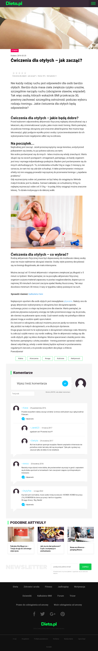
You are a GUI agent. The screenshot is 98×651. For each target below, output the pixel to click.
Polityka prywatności (41, 639)
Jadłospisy (63, 586)
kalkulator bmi (35, 294)
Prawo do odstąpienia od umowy (32, 605)
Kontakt (49, 647)
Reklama (56, 639)
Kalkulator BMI (44, 596)
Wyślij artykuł (68, 639)
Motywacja (79, 586)
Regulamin (25, 639)
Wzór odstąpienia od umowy (68, 605)
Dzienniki (27, 596)
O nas (15, 639)
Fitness (48, 586)
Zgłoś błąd (81, 639)
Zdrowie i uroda (31, 586)
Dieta (15, 586)
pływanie (68, 301)
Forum (60, 596)
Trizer (73, 596)
